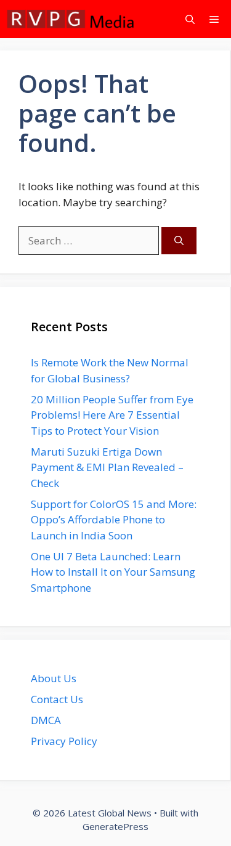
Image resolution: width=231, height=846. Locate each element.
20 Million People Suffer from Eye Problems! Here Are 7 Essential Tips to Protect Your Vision (112, 415)
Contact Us (57, 699)
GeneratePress (115, 826)
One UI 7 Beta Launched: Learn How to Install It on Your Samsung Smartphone (113, 572)
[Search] (179, 241)
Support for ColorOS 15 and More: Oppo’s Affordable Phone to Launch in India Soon (114, 519)
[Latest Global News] (71, 19)
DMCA (46, 720)
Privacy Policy (64, 741)
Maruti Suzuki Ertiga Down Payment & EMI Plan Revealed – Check (107, 467)
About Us (53, 678)
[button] (190, 19)
